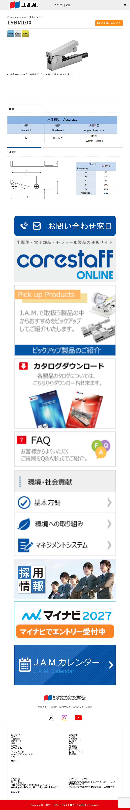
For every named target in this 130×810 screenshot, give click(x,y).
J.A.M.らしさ (75, 741)
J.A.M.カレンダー (77, 752)
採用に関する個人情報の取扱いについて (30, 785)
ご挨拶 (72, 736)
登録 (68, 5)
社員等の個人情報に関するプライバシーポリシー (93, 781)
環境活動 (73, 754)
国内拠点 (73, 745)
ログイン (58, 5)
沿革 (71, 743)
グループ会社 (75, 749)
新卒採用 (15, 780)
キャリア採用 (17, 783)
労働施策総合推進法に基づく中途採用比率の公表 (35, 787)
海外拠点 (73, 747)
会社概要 (73, 739)
